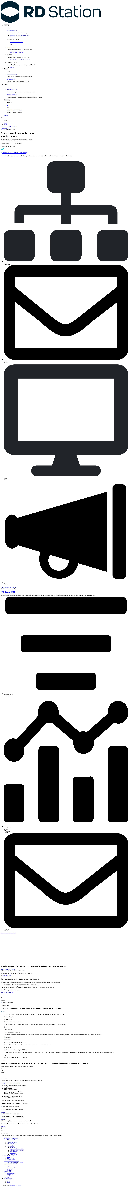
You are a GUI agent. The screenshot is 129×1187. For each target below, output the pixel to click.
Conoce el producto (11, 1139)
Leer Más (3, 1112)
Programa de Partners (12, 1167)
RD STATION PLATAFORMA (11, 1161)
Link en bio (12, 1147)
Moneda (2, 1069)
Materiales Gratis (11, 1174)
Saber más (12, 67)
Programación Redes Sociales (17, 1149)
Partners (6, 84)
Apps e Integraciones (11, 1142)
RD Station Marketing (12, 30)
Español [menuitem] (5, 123)
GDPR (8, 1177)
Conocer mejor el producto (7, 992)
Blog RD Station (10, 1173)
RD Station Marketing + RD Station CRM (20, 59)
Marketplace (9, 1169)
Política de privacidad (15, 1185)
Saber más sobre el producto (16, 37)
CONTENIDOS (7, 1171)
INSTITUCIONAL (8, 1178)
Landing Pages (13, 1154)
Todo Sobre (9, 1175)
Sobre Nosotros (10, 1179)
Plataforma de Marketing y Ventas (15, 1162)
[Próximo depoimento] (3, 1011)
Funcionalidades (10, 1146)
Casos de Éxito (10, 1143)
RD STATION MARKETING (11, 1138)
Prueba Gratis (13, 126)
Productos (6, 25)
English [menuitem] (5, 124)
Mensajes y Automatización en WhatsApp (19, 35)
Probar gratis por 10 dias (6, 1083)
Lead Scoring (13, 1153)
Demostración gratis (5, 126)
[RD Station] (51, 22)
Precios (5, 68)
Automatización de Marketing (17, 1150)
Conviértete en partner (12, 89)
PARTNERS (7, 1165)
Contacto (6, 115)
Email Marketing (13, 1151)
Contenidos (6, 99)
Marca (8, 1181)
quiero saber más (16, 1083)
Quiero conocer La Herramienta (8, 587)
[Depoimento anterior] (1, 1011)
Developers (9, 1170)
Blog (8, 105)
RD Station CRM (11, 47)
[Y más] (2, 149)
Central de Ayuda (11, 1145)
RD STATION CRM (9, 1155)
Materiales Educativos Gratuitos (14, 110)
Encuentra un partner (11, 94)
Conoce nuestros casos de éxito (8, 969)
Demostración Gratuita (12, 1163)
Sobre (8, 1166)
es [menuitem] (2, 117)
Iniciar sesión (5, 128)
